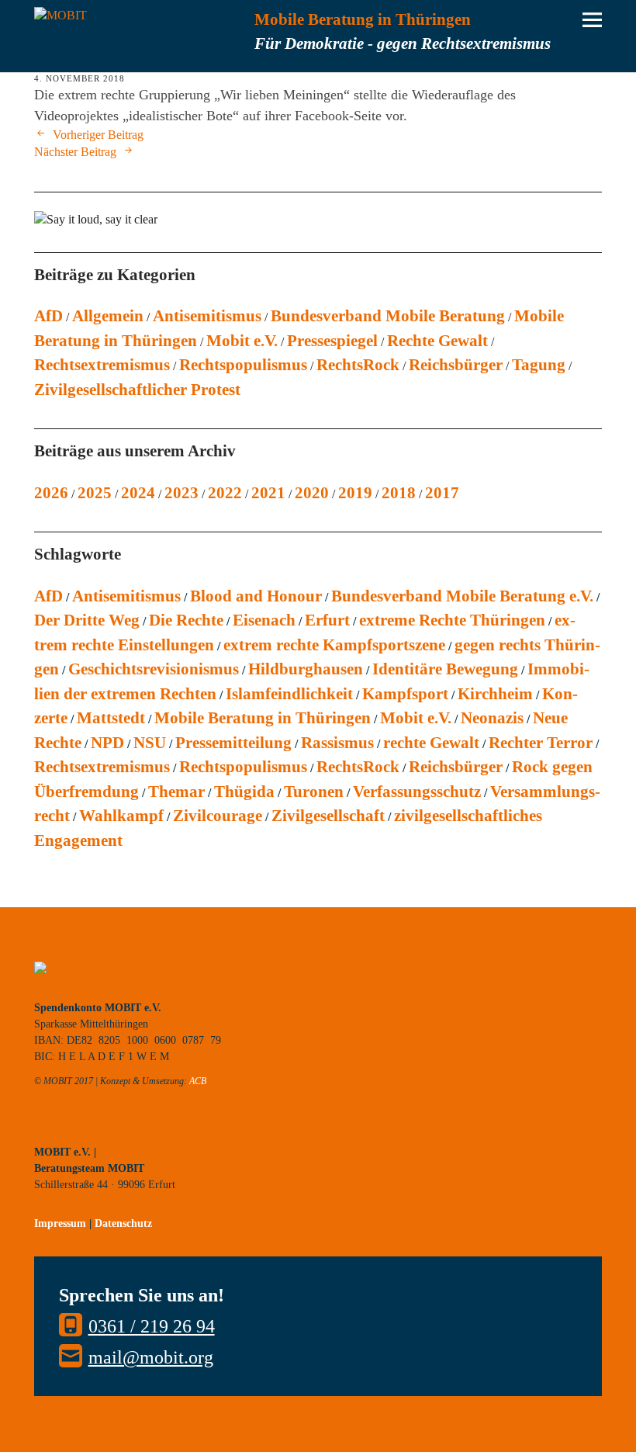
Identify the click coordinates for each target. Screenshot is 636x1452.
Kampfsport (405, 693)
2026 (51, 492)
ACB (197, 1081)
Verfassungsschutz (417, 791)
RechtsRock (357, 364)
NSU (149, 742)
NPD (107, 742)
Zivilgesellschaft (328, 815)
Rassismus (337, 742)
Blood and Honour (256, 596)
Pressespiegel (332, 340)
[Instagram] (80, 1128)
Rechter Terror (541, 742)
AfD (48, 316)
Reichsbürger (456, 364)
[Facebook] (115, 1128)
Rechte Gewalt (437, 340)
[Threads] (150, 1128)
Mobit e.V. (242, 340)
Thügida (244, 791)
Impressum (60, 1223)
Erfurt (327, 620)
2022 (225, 492)
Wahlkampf (121, 815)
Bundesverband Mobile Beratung (388, 316)
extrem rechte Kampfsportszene (334, 645)
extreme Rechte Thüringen (452, 620)
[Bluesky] (45, 1128)
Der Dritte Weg (87, 620)
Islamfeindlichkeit (289, 693)
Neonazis (492, 718)
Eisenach (264, 620)
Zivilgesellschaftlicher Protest (137, 389)
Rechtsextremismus (102, 364)
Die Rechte (186, 620)
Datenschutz (123, 1223)
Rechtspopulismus (243, 364)
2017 (442, 492)
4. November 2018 (79, 78)
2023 (181, 492)
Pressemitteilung (233, 742)
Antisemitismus (207, 316)
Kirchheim (495, 693)
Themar (176, 791)
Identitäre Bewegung (445, 669)
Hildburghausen (305, 669)
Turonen (314, 791)
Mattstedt (111, 718)
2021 (268, 492)
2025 (95, 492)
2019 (355, 492)
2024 (138, 492)
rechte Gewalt (431, 742)
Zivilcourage (217, 815)
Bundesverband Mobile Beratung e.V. (462, 596)
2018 (399, 492)
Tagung (538, 364)
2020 (312, 492)
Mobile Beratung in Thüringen (262, 718)
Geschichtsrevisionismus (153, 669)
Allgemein (107, 316)
